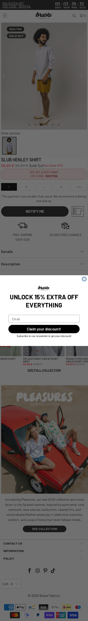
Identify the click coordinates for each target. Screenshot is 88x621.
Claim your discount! (44, 329)
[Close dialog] (84, 279)
